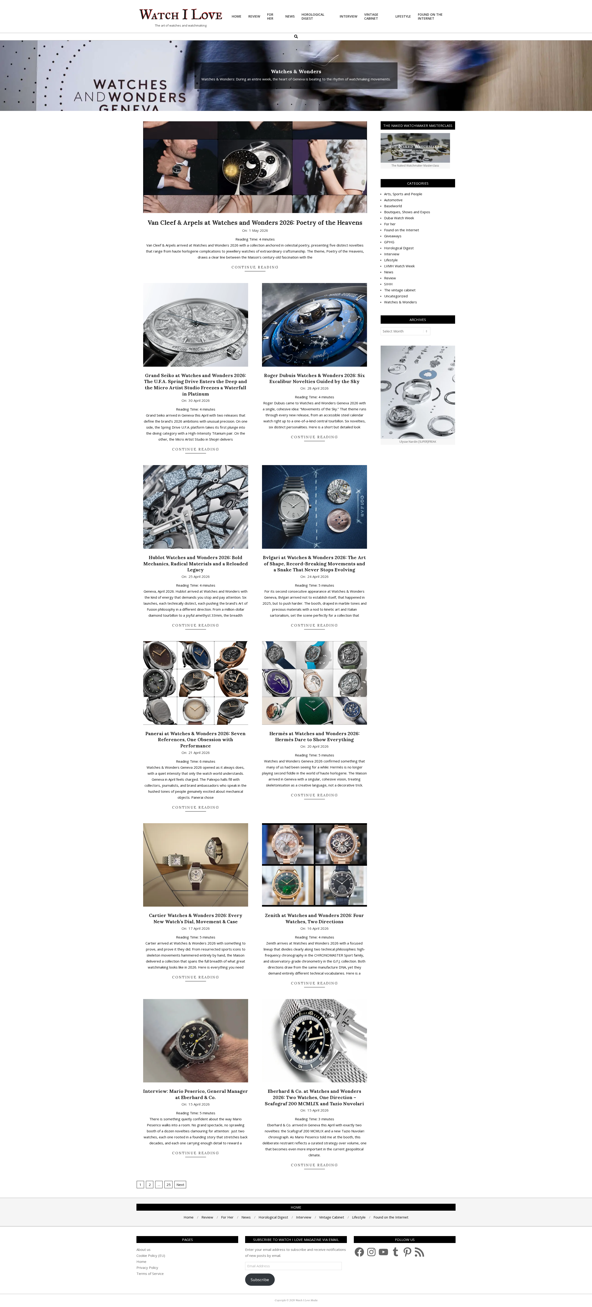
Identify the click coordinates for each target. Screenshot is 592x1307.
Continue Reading (255, 267)
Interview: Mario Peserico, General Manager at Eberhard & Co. (195, 1094)
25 (168, 1184)
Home (141, 1261)
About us (143, 1249)
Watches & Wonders (400, 302)
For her (390, 224)
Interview (391, 254)
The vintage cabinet (400, 290)
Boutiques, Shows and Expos (407, 212)
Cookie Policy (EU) (150, 1255)
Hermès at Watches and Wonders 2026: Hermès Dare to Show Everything (314, 737)
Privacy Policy (147, 1267)
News (388, 272)
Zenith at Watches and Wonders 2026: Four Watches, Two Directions (314, 918)
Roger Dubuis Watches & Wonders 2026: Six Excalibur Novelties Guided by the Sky (314, 378)
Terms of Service (150, 1273)
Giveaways (392, 236)
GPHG (389, 242)
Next (180, 1184)
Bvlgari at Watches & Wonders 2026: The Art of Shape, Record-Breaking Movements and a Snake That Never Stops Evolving (314, 563)
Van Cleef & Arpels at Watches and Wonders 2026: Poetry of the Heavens (255, 222)
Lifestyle (391, 260)
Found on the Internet (401, 230)
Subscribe (260, 1279)
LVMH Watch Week (399, 266)
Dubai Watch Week (399, 218)
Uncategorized (396, 296)
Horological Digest (399, 248)
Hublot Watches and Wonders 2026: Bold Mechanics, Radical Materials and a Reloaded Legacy (195, 563)
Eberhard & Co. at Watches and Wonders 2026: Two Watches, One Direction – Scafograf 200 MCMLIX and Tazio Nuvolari (314, 1097)
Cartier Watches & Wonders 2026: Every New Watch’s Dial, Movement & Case (195, 918)
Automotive (393, 200)
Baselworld (393, 206)
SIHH (388, 284)
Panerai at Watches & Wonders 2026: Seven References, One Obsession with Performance (195, 740)
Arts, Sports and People (403, 194)
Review (390, 278)
